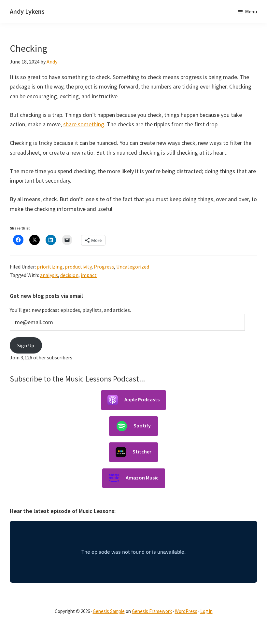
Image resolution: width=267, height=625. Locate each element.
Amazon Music (142, 477)
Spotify (142, 425)
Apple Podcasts (142, 399)
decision (69, 275)
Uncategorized (132, 266)
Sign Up (25, 345)
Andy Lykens (27, 11)
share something (83, 124)
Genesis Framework (152, 611)
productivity (78, 266)
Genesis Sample (109, 611)
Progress (104, 266)
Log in (206, 611)
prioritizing (50, 266)
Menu (251, 11)
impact (89, 275)
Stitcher (142, 451)
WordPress (186, 611)
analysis (49, 275)
